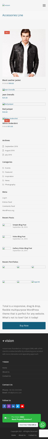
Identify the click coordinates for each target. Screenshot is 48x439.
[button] (44, 5)
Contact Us (6, 376)
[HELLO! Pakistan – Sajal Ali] (39, 281)
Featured (8, 172)
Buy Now (24, 325)
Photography (10, 184)
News (7, 180)
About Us (5, 372)
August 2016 (9, 150)
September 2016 (11, 146)
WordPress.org (8, 210)
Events (7, 168)
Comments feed (8, 206)
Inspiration (9, 176)
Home (4, 368)
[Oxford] (9, 272)
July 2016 (8, 155)
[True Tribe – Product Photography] (24, 287)
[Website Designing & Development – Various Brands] (9, 285)
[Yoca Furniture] (39, 273)
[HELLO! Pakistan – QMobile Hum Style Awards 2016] (24, 270)
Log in (4, 198)
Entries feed (7, 202)
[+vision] (8, 343)
